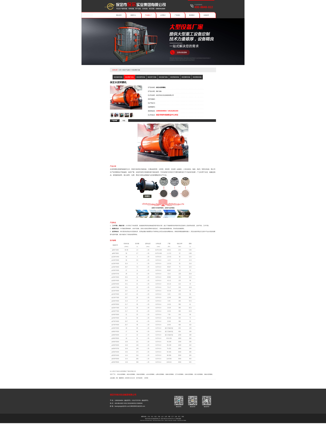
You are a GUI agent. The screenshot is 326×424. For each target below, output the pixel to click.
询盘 (124, 120)
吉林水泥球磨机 (189, 374)
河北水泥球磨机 (121, 374)
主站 (149, 416)
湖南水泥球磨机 (208, 374)
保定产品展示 (127, 70)
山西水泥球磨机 (160, 374)
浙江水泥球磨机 (198, 374)
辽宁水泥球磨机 (179, 374)
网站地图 (178, 418)
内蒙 (169, 416)
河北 (152, 416)
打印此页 (139, 378)
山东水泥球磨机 (150, 374)
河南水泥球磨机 (140, 374)
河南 (159, 416)
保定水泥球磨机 (131, 374)
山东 (162, 416)
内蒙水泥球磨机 (169, 374)
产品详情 (114, 120)
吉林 (176, 416)
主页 (120, 70)
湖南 (183, 416)
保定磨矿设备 (136, 70)
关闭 (146, 378)
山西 (166, 416)
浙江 (179, 416)
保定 (155, 416)
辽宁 (172, 416)
